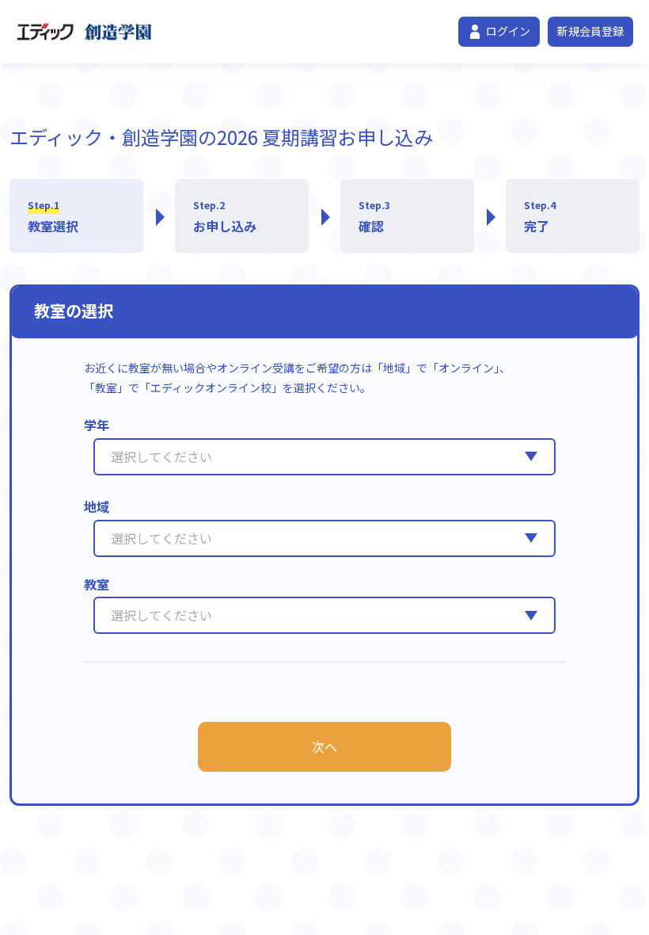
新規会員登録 (590, 31)
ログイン (508, 31)
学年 (96, 424)
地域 (96, 506)
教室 (96, 583)
